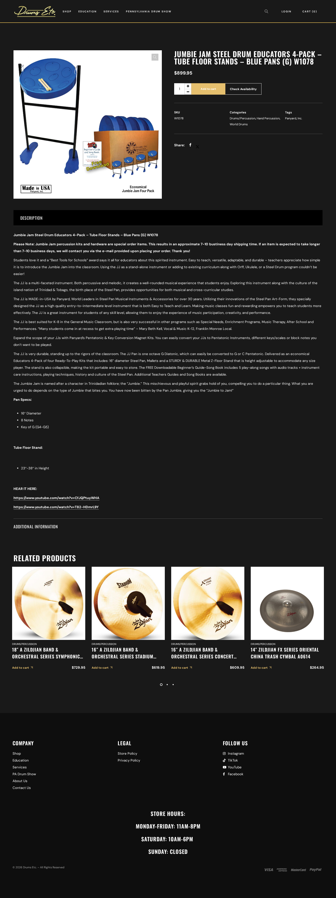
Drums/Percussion (242, 118)
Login (286, 11)
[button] (155, 57)
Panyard (290, 118)
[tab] (168, 218)
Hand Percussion (268, 118)
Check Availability (243, 89)
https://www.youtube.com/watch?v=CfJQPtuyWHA (56, 498)
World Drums (239, 124)
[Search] (267, 11)
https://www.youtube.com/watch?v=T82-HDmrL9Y (56, 507)
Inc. (300, 118)
